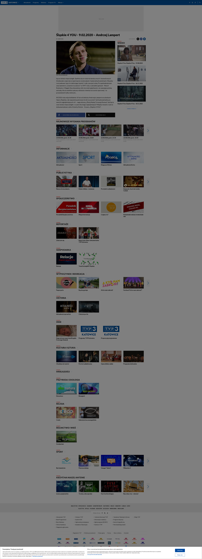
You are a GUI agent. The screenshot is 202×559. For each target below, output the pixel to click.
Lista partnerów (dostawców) (94, 554)
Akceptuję (180, 550)
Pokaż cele (180, 555)
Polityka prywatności (37, 556)
